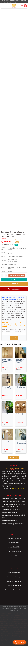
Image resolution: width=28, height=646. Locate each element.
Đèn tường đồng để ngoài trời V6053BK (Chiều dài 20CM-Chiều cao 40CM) (20, 361)
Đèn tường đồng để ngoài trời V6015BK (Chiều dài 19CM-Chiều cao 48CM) (6, 388)
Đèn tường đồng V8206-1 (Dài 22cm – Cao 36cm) (7, 442)
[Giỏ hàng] (25, 5)
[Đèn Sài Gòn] (14, 5)
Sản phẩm (14, 555)
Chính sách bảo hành (14, 581)
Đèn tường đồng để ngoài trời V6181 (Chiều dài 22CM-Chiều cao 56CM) (7, 415)
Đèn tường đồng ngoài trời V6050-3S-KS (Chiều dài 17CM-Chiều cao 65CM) (7, 361)
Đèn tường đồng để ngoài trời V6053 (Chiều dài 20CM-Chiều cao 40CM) (20, 388)
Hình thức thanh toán (14, 551)
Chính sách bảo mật (14, 572)
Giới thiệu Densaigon (14, 538)
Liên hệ (14, 560)
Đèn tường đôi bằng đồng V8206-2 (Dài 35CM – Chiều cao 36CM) (21, 415)
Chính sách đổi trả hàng (14, 585)
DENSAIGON (12, 299)
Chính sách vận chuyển (14, 577)
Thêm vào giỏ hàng (17, 275)
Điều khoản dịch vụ (14, 542)
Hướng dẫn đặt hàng (14, 547)
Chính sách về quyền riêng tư (14, 590)
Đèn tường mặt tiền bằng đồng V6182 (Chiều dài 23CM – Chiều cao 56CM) (21, 442)
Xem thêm (14, 338)
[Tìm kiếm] (22, 5)
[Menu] (2, 6)
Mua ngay (14, 279)
